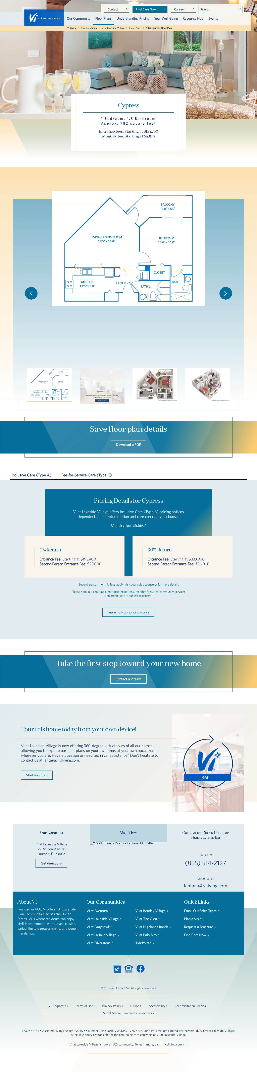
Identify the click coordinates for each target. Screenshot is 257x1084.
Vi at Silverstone (99, 943)
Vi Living (71, 28)
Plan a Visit (192, 918)
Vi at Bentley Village (150, 910)
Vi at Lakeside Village (113, 28)
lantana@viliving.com (61, 760)
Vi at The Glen (146, 918)
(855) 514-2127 (205, 863)
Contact (113, 9)
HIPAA (134, 1006)
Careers (179, 9)
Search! (239, 9)
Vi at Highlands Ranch (151, 926)
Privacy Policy (111, 1006)
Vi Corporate (57, 1006)
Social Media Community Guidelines (127, 1013)
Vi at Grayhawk (98, 926)
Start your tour (37, 775)
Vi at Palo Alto (146, 934)
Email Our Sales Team (200, 910)
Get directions (51, 863)
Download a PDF (128, 444)
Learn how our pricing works (128, 612)
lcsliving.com (173, 1044)
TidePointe (143, 943)
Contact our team (128, 679)
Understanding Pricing (132, 18)
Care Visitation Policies (190, 1006)
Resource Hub (193, 18)
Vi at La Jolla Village (101, 934)
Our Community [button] (79, 18)
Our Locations (89, 28)
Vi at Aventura (97, 910)
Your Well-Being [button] (166, 18)
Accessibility (157, 1006)
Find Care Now (146, 9)
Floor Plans (103, 18)
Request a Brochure (198, 926)
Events (213, 18)
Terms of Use (84, 1006)
